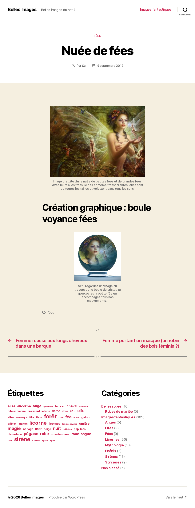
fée (68, 416)
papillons (80, 429)
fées (51, 312)
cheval (71, 406)
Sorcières (113, 462)
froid (61, 417)
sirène (22, 439)
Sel (84, 66)
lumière (84, 423)
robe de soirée (60, 434)
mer (38, 429)
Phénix (110, 451)
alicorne (24, 406)
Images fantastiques (156, 9)
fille (31, 417)
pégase (31, 433)
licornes (54, 423)
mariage (27, 429)
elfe (81, 410)
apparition (48, 406)
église (45, 440)
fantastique (21, 417)
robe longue (81, 434)
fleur (39, 417)
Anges (110, 422)
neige (47, 429)
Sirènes (111, 457)
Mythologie (114, 445)
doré (65, 411)
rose (10, 440)
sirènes (36, 440)
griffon (12, 423)
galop (85, 417)
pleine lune (15, 434)
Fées (97, 36)
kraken (22, 423)
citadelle (83, 406)
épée (52, 440)
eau (72, 411)
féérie (76, 417)
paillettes (67, 429)
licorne (38, 423)
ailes (11, 406)
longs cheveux (69, 424)
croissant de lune (38, 411)
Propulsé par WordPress (66, 497)
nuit (57, 428)
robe (44, 433)
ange (37, 406)
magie (14, 428)
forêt (50, 416)
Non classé (110, 468)
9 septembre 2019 (110, 66)
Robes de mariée (119, 411)
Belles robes (111, 406)
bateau (60, 406)
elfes (11, 417)
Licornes (112, 439)
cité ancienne (17, 411)
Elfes (109, 428)
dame (56, 411)
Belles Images (22, 9)
